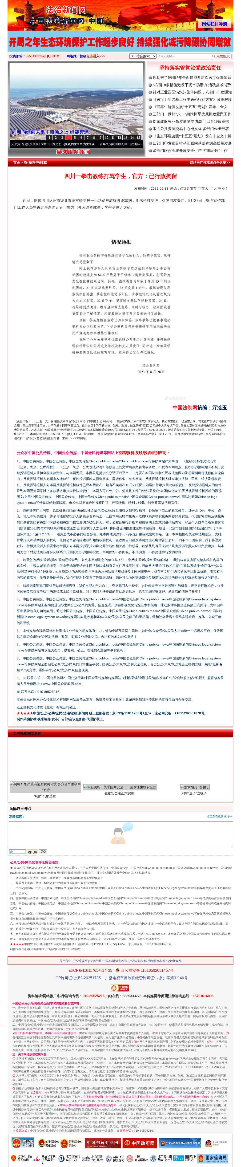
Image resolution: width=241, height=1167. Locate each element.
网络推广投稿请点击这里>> (210, 162)
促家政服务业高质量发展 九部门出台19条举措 (191, 121)
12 (119, 137)
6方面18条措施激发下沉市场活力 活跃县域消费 (192, 85)
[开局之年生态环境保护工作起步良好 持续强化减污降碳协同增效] (120, 46)
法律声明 (95, 961)
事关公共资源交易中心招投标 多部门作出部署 (191, 129)
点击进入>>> (95, 56)
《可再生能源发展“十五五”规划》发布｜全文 (190, 107)
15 (138, 137)
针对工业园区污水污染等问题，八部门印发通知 (192, 92)
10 (106, 137)
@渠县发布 (188, 188)
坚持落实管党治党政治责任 (190, 68)
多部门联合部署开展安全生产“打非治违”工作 (190, 151)
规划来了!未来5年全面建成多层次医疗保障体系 (192, 78)
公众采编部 (80, 961)
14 (132, 137)
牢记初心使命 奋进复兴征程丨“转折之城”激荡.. (138, 144)
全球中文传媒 (46, 13)
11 (113, 137)
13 (125, 137)
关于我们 (65, 961)
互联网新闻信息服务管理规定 (82, 878)
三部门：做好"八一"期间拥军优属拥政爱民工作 (192, 114)
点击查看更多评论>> (220, 816)
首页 (16, 162)
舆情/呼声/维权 (35, 162)
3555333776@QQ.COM (43, 56)
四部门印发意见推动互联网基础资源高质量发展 (192, 143)
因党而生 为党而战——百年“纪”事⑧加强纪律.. (72, 144)
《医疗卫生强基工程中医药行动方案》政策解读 (192, 100)
